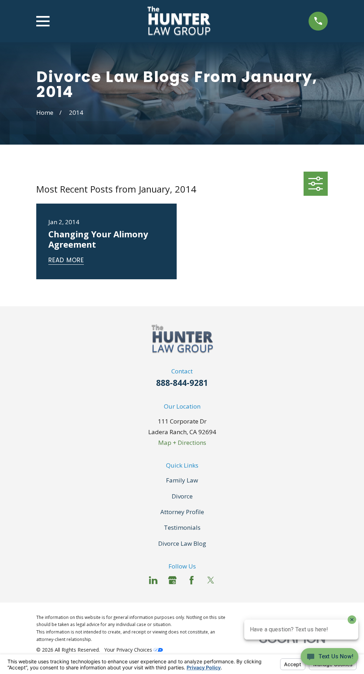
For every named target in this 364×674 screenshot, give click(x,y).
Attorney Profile (182, 512)
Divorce (182, 496)
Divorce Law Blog (182, 543)
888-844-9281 (182, 382)
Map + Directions (182, 442)
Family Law (182, 480)
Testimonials (182, 527)
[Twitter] (211, 580)
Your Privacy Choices (129, 649)
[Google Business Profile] (172, 580)
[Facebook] (191, 580)
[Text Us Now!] (329, 659)
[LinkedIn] (153, 580)
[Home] (179, 21)
